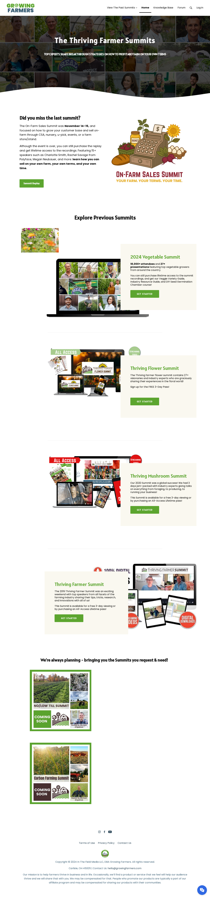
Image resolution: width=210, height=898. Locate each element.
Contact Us (124, 843)
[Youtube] (110, 831)
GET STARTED (145, 294)
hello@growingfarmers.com (124, 868)
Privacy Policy (106, 843)
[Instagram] (99, 831)
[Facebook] (104, 831)
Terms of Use (87, 843)
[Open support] (202, 890)
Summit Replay (32, 183)
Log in (199, 7)
